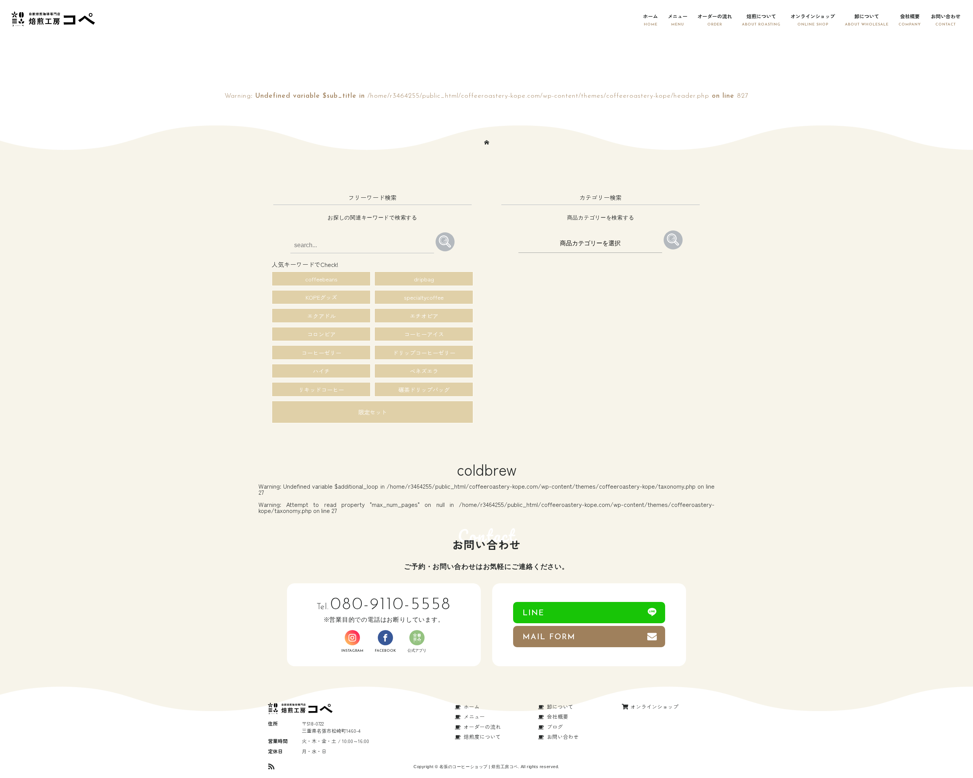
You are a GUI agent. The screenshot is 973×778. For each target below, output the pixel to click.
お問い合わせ (945, 16)
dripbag (424, 279)
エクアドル (321, 316)
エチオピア (424, 316)
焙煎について (761, 16)
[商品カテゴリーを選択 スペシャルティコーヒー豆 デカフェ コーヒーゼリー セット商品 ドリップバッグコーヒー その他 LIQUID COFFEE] (591, 242)
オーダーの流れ (714, 16)
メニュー (678, 16)
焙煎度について (482, 736)
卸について (866, 16)
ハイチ (321, 371)
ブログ (555, 726)
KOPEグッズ (321, 297)
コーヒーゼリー (321, 353)
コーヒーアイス (424, 334)
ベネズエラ (424, 371)
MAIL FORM (549, 637)
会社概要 (910, 16)
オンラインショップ (813, 16)
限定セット (372, 412)
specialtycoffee (424, 297)
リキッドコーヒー (321, 390)
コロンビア (321, 334)
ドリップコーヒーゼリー (424, 353)
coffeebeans (321, 279)
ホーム (650, 16)
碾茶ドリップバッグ (424, 390)
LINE (533, 613)
